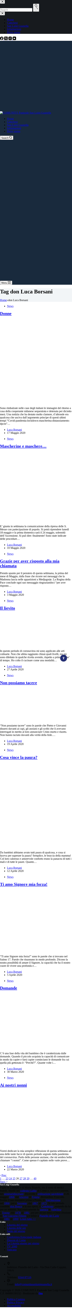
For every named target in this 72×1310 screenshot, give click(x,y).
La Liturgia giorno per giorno (23, 1243)
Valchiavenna (53, 1200)
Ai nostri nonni (13, 1085)
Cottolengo (47, 1206)
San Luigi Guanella (17, 124)
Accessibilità (14, 1305)
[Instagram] (10, 39)
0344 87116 (24, 1277)
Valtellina (56, 1209)
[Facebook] (2, 39)
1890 (16, 1218)
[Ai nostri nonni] (36, 1145)
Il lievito (7, 608)
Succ (3, 1181)
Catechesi (12, 121)
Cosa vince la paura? (18, 757)
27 (21, 1178)
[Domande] (36, 1047)
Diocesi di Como (16, 1240)
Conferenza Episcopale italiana (24, 1237)
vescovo (23, 1196)
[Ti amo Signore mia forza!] (36, 950)
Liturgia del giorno (17, 1224)
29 (28, 1178)
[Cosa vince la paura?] (36, 846)
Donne (6, 313)
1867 (35, 1203)
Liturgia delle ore (16, 1227)
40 (35, 1178)
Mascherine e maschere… (23, 446)
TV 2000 (12, 1246)
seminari (8, 1193)
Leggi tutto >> (28, 1218)
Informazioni (14, 128)
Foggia (35, 1196)
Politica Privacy (15, 1302)
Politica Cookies (16, 1299)
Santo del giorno (16, 1231)
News (10, 306)
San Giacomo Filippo (14, 1215)
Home (10, 118)
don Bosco (16, 1206)
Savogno (22, 1203)
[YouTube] (14, 39)
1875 (44, 1203)
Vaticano (12, 1249)
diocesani (18, 1193)
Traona (6, 1212)
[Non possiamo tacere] (24, 719)
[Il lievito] (24, 644)
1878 (18, 1212)
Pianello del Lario (49, 1215)
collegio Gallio (28, 1190)
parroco (44, 1209)
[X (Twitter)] (6, 39)
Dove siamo (13, 131)
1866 (12, 1196)
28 (24, 1178)
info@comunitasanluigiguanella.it (33, 1284)
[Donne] (36, 402)
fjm (41, 1293)
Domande (8, 988)
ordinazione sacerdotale (50, 1193)
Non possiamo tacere (18, 682)
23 (7, 1178)
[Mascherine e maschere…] (36, 520)
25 (14, 1178)
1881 (27, 1212)
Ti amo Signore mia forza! (23, 884)
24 (10, 1178)
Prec (4, 1175)
